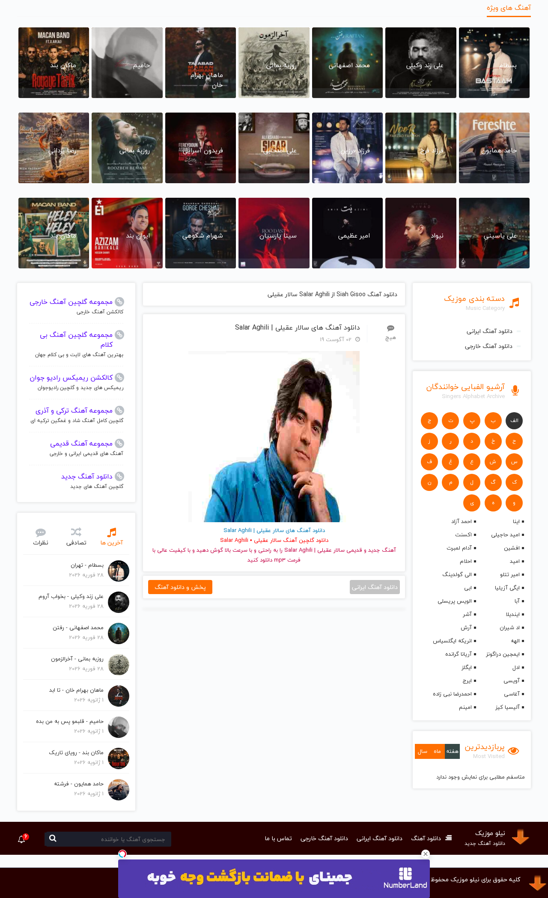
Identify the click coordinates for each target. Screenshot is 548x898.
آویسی (511, 680)
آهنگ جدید (382, 550)
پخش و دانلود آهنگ (180, 587)
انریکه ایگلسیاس (452, 640)
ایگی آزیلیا (507, 587)
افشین (512, 548)
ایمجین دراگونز (503, 654)
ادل (516, 667)
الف (514, 420)
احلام (466, 561)
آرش (466, 627)
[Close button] (425, 854)
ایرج (467, 680)
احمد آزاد (461, 521)
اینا (516, 521)
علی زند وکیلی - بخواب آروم (71, 596)
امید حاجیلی (505, 534)
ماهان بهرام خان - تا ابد (76, 690)
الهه (515, 640)
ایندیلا (513, 614)
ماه (437, 751)
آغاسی (512, 694)
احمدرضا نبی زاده (452, 694)
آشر (467, 614)
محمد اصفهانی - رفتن (78, 627)
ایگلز (467, 667)
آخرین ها (111, 542)
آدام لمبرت (459, 548)
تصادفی (76, 542)
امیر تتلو (510, 574)
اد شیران (510, 627)
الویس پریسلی (455, 601)
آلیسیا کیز (507, 707)
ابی (468, 587)
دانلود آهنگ (426, 838)
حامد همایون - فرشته (79, 783)
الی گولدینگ (457, 574)
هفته (452, 751)
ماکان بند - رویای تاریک (76, 752)
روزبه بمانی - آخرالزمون (77, 658)
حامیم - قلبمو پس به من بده (70, 721)
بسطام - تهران (87, 565)
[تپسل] (122, 854)
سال (422, 751)
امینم (465, 707)
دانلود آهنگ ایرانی (489, 331)
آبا (517, 601)
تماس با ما (278, 838)
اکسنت (463, 534)
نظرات (40, 542)
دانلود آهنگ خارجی (488, 346)
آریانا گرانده (458, 654)
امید (515, 561)
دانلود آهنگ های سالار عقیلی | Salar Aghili (297, 328)
